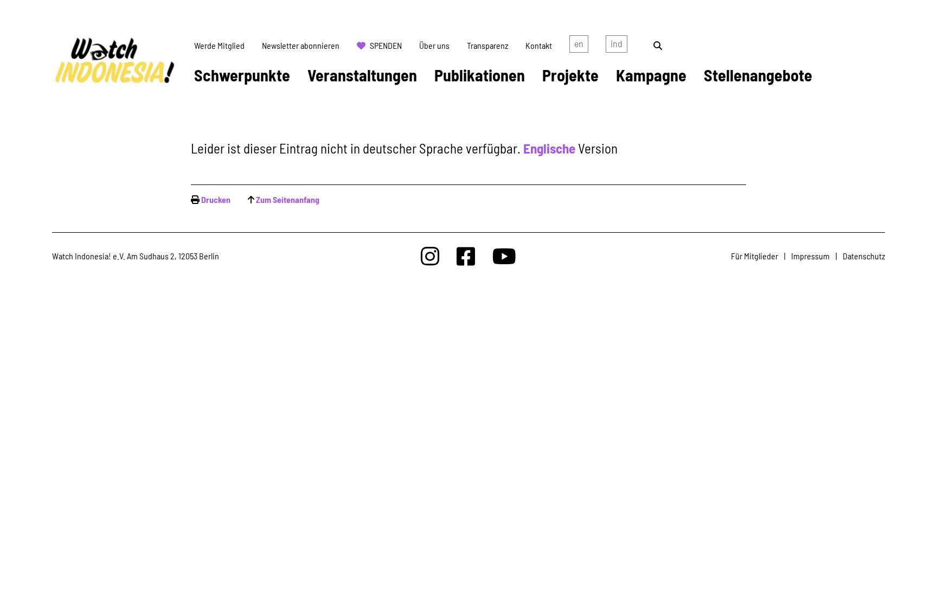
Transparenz (487, 45)
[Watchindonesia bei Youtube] (504, 256)
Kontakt (538, 45)
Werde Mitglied (219, 45)
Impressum (810, 256)
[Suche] (658, 45)
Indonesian (616, 46)
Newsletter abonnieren (300, 45)
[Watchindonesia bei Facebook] (466, 256)
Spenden (386, 45)
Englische (549, 148)
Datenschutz (864, 256)
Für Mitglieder (754, 256)
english (578, 46)
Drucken (215, 199)
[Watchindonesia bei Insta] (430, 256)
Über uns (434, 45)
